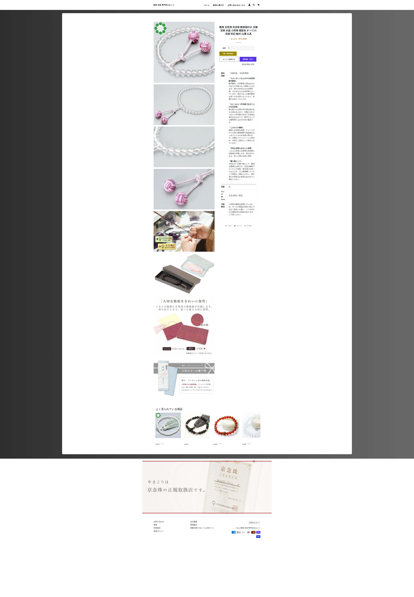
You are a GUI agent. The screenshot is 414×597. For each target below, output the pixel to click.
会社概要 (193, 522)
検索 (155, 525)
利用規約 (157, 528)
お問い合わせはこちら (236, 5)
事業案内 (193, 525)
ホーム (207, 5)
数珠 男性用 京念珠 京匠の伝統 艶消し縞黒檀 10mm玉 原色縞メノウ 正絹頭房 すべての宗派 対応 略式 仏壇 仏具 (196, 441)
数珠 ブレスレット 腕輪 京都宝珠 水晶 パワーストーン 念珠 (254, 441)
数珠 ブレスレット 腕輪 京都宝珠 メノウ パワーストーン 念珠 (225, 441)
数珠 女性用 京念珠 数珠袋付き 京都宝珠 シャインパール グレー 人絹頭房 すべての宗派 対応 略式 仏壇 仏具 (167, 441)
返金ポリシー (159, 531)
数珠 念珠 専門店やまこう (164, 5)
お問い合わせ (159, 522)
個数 (224, 48)
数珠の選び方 (218, 5)
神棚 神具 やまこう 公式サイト (202, 528)
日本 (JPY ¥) (253, 523)
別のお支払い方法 (248, 64)
